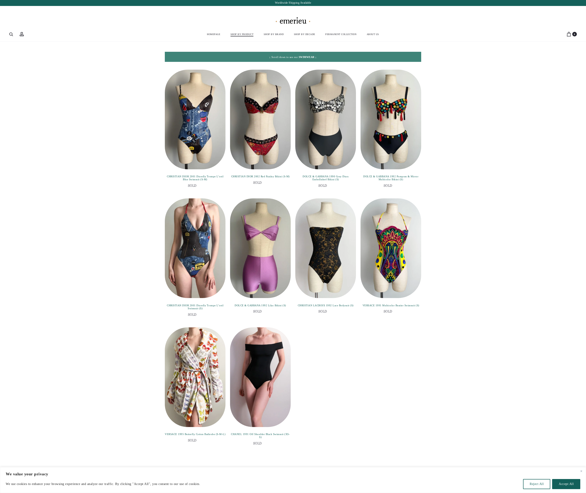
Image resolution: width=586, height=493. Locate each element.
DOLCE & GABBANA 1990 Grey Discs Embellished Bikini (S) (326, 178)
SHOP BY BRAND (274, 34)
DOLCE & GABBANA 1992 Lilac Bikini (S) (260, 305)
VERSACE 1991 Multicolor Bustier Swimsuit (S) (391, 305)
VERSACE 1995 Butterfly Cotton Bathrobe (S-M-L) (195, 434)
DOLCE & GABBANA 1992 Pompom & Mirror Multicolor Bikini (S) (390, 178)
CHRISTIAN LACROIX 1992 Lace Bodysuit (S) (326, 305)
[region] (293, 480)
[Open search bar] (11, 34)
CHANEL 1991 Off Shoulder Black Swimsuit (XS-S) (260, 435)
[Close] (581, 471)
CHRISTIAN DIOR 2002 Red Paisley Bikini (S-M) (260, 176)
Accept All (566, 484)
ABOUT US (373, 34)
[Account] (21, 34)
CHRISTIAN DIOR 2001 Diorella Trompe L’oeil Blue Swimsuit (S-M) (195, 178)
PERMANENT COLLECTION (340, 34)
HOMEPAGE (213, 34)
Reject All (537, 484)
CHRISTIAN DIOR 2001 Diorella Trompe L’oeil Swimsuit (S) (195, 307)
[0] (569, 34)
